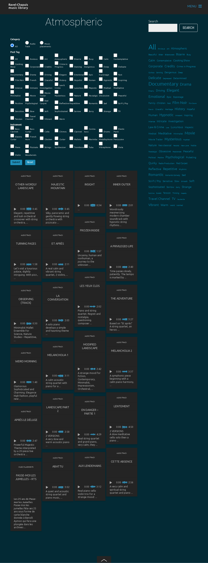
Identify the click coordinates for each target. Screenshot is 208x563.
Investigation (46, 88)
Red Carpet (44, 102)
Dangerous (89, 67)
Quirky (152, 163)
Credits (48, 67)
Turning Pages (26, 243)
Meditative (119, 88)
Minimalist (15, 96)
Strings (47, 147)
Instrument (16, 124)
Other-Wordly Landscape (26, 186)
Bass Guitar (29, 130)
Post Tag (15, 52)
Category (15, 39)
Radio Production (166, 163)
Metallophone (106, 139)
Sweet (158, 192)
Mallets (77, 139)
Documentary (16, 75)
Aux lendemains (89, 465)
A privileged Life (121, 246)
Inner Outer (121, 184)
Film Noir (19, 80)
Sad (105, 103)
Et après (58, 243)
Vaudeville (181, 199)
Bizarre (77, 59)
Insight (90, 184)
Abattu (57, 466)
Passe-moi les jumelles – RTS (26, 477)
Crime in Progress (61, 65)
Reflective (64, 103)
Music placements (45, 45)
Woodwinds (30, 155)
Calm (106, 59)
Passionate (177, 151)
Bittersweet (169, 54)
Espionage (104, 75)
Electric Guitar (16, 138)
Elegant (63, 75)
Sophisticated (61, 111)
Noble (193, 145)
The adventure (122, 298)
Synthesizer (60, 147)
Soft (46, 111)
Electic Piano (119, 130)
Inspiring (122, 80)
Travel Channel (30, 117)
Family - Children (156, 103)
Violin (18, 155)
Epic (91, 75)
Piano (17, 147)
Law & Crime (60, 86)
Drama (33, 75)
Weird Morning (26, 361)
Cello (47, 132)
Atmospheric (61, 59)
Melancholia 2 (121, 350)
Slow (32, 111)
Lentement (122, 406)
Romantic (93, 103)
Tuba (91, 147)
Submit (16, 162)
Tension (18, 119)
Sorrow (77, 111)
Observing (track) (26, 300)
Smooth (184, 181)
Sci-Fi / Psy (123, 103)
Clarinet (78, 132)
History (62, 80)
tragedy (184, 193)
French (33, 80)
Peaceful (122, 96)
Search (153, 21)
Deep (106, 67)
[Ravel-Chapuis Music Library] (18, 7)
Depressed (167, 78)
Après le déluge (25, 419)
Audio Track (30, 45)
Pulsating (191, 157)
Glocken (48, 139)
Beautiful (152, 54)
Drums (107, 132)
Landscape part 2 (57, 409)
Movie (33, 96)
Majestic (93, 88)
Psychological (31, 103)
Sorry (91, 111)
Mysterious (60, 96)
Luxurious (78, 88)
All (16, 46)
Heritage (169, 109)
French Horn (30, 138)
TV (119, 111)
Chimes (63, 132)
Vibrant (48, 119)
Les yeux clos (90, 285)
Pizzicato (34, 147)
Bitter (161, 54)
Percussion (119, 139)
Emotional (79, 75)
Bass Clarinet (15, 130)
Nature (77, 96)
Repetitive (74, 103)
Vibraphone (104, 147)
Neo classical (164, 145)
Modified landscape (90, 346)
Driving (48, 75)
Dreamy (151, 90)
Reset (30, 162)
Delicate (122, 67)
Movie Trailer (45, 94)
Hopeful (78, 80)
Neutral (176, 145)
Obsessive (104, 96)
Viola (120, 147)
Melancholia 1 (57, 355)
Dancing (78, 67)
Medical (107, 88)
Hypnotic (108, 80)
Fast (120, 75)
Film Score (192, 103)
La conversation (58, 297)
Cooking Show (16, 65)
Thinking (175, 192)
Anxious (34, 59)
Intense (18, 88)
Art (46, 59)
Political (152, 157)
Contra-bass (90, 130)
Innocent (178, 115)
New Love (185, 145)
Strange (107, 111)
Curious (151, 72)
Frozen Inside (90, 230)
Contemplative (121, 59)
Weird (172, 205)
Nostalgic (93, 96)
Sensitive (19, 111)
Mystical (186, 139)
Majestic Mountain (58, 186)
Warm (62, 119)
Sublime (151, 193)
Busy (91, 59)
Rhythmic (182, 169)
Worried (180, 205)
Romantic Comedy (172, 174)
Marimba (93, 139)
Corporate (35, 67)
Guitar (62, 139)
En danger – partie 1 (89, 411)
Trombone (79, 147)
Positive (19, 103)
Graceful (48, 80)
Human (92, 80)
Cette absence (121, 461)
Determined (179, 78)
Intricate (34, 88)
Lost (167, 127)
